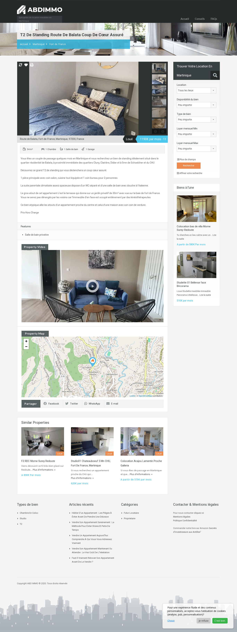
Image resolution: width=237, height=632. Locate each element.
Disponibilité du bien (187, 99)
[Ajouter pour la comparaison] (20, 65)
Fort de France (57, 44)
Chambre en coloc (29, 513)
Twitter (74, 403)
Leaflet (132, 395)
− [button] (26, 346)
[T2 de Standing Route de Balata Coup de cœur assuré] (92, 362)
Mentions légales (181, 516)
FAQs (214, 18)
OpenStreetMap (145, 395)
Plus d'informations (43, 469)
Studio (23, 518)
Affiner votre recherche (190, 173)
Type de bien (184, 114)
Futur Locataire (131, 513)
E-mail (114, 403)
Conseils (200, 18)
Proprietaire (129, 518)
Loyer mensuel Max (187, 143)
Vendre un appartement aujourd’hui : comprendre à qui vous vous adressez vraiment (92, 539)
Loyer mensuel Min (187, 128)
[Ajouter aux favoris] (26, 66)
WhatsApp (94, 403)
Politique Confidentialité (185, 520)
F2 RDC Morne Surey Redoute (38, 461)
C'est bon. (220, 620)
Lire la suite (205, 295)
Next (147, 98)
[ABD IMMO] (39, 11)
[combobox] (196, 90)
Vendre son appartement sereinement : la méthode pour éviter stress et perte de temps (93, 526)
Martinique (39, 44)
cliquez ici (199, 513)
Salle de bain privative (37, 234)
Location (181, 85)
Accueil (185, 18)
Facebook (53, 403)
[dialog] (198, 616)
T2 (21, 524)
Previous (20, 98)
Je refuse (204, 620)
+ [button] (26, 341)
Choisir (171, 620)
